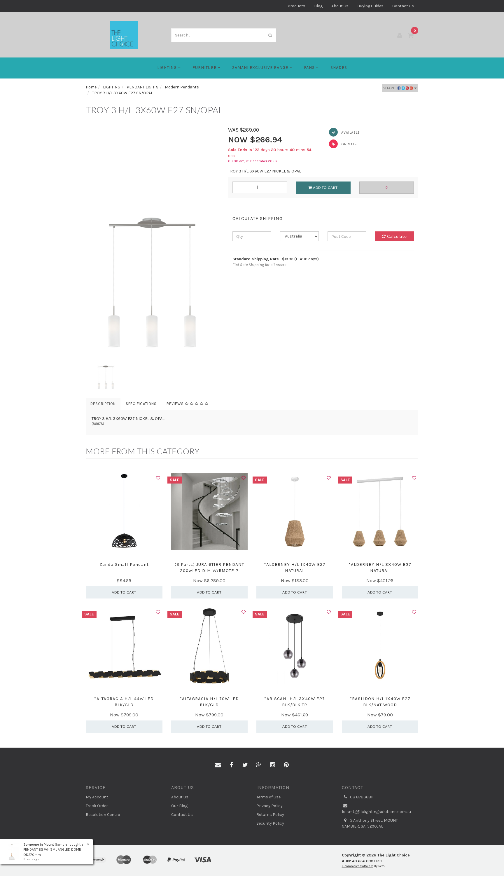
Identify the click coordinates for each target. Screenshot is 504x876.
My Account (97, 797)
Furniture (205, 67)
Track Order (97, 805)
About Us (340, 6)
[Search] (270, 35)
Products (296, 6)
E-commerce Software (357, 866)
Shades (338, 67)
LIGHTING (167, 67)
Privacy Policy (269, 805)
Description (103, 404)
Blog (318, 6)
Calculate (396, 236)
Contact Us (403, 6)
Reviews (176, 404)
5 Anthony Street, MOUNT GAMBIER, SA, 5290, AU (370, 823)
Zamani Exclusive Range (260, 67)
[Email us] (218, 765)
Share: (390, 88)
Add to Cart (325, 187)
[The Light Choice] (124, 34)
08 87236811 (361, 797)
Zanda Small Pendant (124, 564)
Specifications (141, 404)
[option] (152, 237)
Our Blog (179, 805)
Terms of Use (268, 797)
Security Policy (270, 823)
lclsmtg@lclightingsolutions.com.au (376, 811)
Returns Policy (270, 814)
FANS (310, 67)
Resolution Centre (103, 814)
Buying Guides (370, 6)
